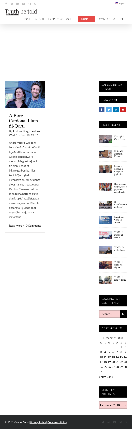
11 (105, 357)
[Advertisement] (66, 48)
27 (113, 367)
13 (113, 357)
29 (121, 367)
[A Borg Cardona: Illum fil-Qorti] (25, 94)
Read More (15, 225)
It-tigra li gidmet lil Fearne (118, 153)
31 (101, 372)
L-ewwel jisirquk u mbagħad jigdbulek (118, 170)
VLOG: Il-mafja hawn (119, 249)
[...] (25, 217)
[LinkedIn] (116, 109)
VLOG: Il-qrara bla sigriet (119, 264)
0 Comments (33, 225)
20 (113, 362)
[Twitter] (109, 109)
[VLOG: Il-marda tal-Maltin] (105, 236)
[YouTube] (123, 109)
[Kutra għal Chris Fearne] (105, 140)
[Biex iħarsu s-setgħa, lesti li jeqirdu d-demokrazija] (105, 188)
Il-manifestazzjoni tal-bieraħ (121, 204)
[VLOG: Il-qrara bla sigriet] (105, 266)
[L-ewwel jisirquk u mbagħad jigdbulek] (105, 170)
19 (109, 362)
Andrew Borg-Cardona (26, 131)
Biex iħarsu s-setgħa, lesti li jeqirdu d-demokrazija (120, 187)
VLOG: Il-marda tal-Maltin (119, 234)
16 (125, 357)
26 (109, 367)
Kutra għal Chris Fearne (120, 138)
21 (117, 362)
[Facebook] (101, 109)
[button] (122, 19)
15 (121, 357)
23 (125, 362)
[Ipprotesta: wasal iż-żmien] (105, 221)
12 (109, 357)
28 (117, 367)
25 (105, 367)
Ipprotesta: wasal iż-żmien (119, 219)
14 (117, 357)
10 (101, 357)
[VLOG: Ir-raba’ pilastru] (105, 281)
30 (125, 367)
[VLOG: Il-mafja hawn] (105, 251)
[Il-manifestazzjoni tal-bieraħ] (105, 206)
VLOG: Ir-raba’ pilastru (120, 278)
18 (105, 362)
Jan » (110, 376)
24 (101, 367)
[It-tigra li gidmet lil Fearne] (105, 155)
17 (101, 362)
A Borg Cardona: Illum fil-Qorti (23, 120)
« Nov (102, 376)
